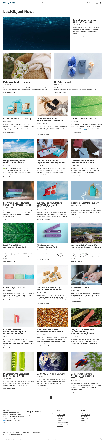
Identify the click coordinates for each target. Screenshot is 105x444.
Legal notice (84, 420)
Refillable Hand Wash (62, 424)
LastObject (9, 439)
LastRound (60, 418)
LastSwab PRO (61, 415)
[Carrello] (100, 3)
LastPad (59, 420)
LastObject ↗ (20, 439)
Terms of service (85, 418)
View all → (60, 426)
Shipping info (84, 413)
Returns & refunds (85, 415)
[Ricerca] (93, 3)
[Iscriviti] (52, 416)
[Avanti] (56, 397)
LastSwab (59, 413)
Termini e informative (53, 439)
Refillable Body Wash (62, 422)
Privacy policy (84, 416)
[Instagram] (101, 439)
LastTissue (60, 416)
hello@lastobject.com (16, 434)
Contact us (83, 422)
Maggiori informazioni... (79, 36)
